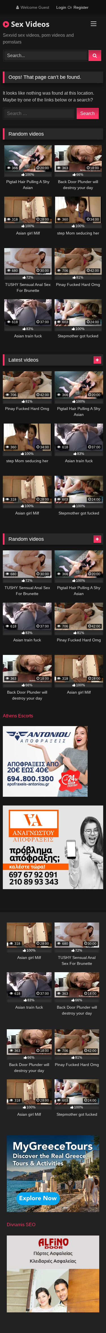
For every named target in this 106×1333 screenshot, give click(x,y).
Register (80, 7)
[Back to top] (88, 1316)
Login (61, 7)
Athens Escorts (18, 715)
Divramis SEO (21, 1224)
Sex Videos (29, 24)
